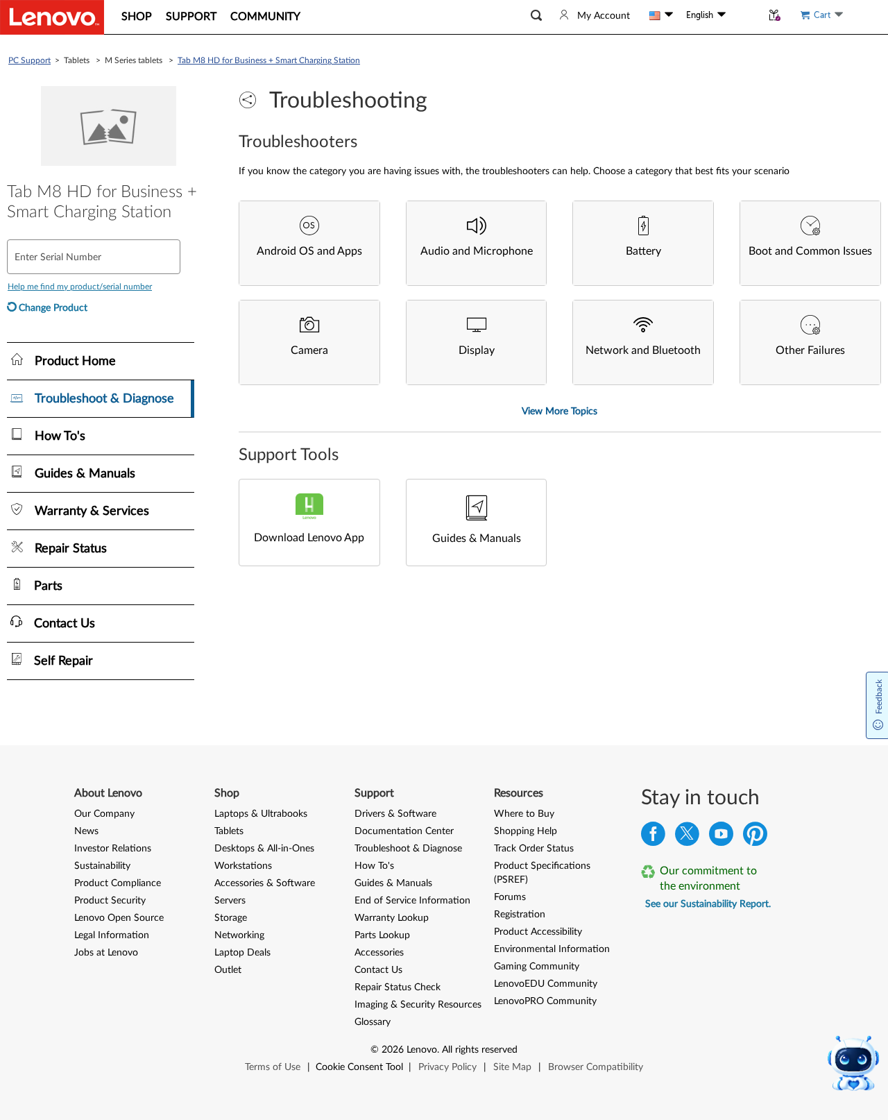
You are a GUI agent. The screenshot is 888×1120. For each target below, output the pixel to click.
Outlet (227, 970)
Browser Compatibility (595, 1067)
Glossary (373, 1022)
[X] (687, 837)
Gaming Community (536, 966)
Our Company (104, 814)
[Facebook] (653, 837)
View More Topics (559, 411)
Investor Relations (112, 849)
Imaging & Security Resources (418, 1005)
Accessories (379, 953)
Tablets (229, 831)
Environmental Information (552, 949)
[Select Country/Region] (661, 15)
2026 (393, 1050)
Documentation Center (404, 831)
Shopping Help (525, 831)
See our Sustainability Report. (708, 904)
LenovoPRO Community (545, 1001)
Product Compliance (117, 883)
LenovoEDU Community (545, 984)
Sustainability (102, 866)
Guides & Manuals (393, 883)
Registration (519, 914)
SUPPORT (191, 16)
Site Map (512, 1067)
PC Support (29, 60)
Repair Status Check (398, 987)
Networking (239, 935)
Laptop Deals (242, 953)
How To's (374, 866)
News (86, 831)
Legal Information (111, 935)
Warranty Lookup (392, 918)
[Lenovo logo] (52, 17)
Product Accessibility (538, 932)
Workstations (243, 866)
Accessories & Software (264, 883)
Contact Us (378, 970)
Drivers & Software (395, 814)
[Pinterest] (755, 837)
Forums (510, 897)
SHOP (136, 16)
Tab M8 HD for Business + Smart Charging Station (269, 60)
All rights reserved (480, 1050)
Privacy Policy (447, 1067)
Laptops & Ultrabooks (260, 814)
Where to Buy (524, 814)
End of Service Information (412, 901)
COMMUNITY (265, 16)
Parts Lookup (382, 935)
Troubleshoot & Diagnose (408, 849)
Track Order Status (534, 849)
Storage (230, 918)
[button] (536, 15)
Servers (230, 901)
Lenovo (422, 1050)
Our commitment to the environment (708, 878)
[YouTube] (721, 837)
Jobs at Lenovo (106, 953)
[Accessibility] (744, 15)
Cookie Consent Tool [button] (359, 1067)
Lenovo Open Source (119, 918)
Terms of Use (272, 1067)
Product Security (110, 901)
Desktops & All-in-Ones (264, 849)
